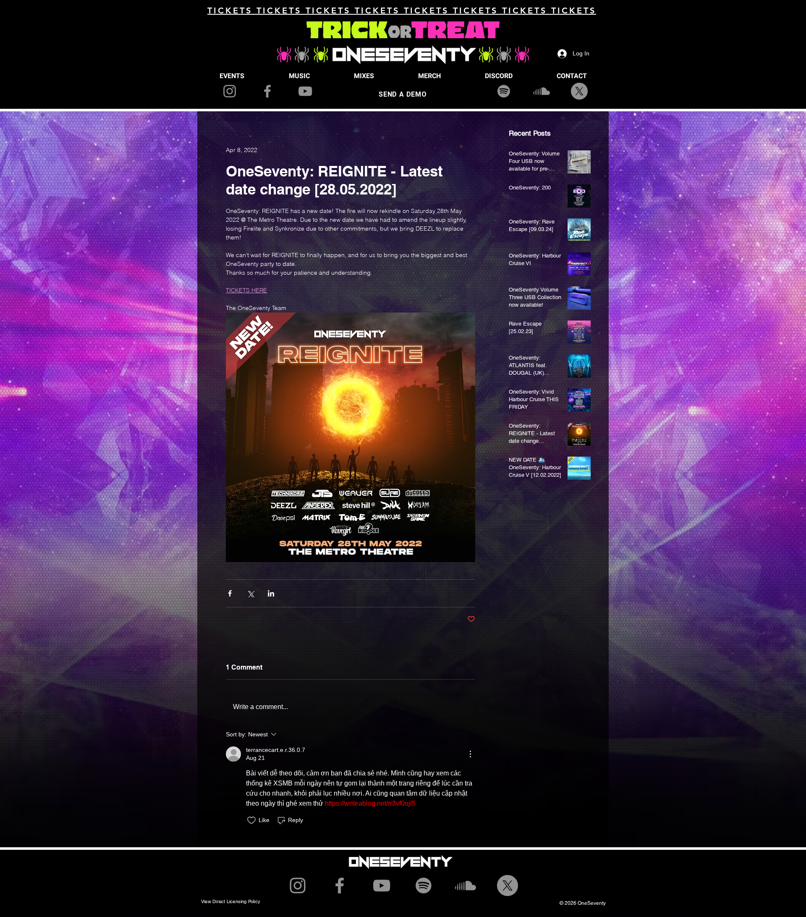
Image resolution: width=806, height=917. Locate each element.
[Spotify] (503, 91)
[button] (231, 76)
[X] (579, 91)
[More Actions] (470, 754)
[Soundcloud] (541, 91)
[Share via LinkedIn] (271, 593)
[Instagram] (229, 91)
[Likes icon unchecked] (251, 820)
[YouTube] (305, 91)
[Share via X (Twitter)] (250, 593)
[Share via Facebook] (230, 593)
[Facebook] (267, 91)
